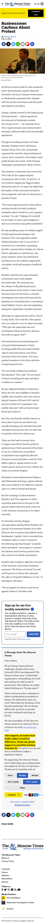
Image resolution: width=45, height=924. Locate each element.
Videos (5, 872)
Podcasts (6, 869)
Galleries (5, 875)
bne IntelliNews (13, 898)
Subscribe (33, 634)
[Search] (39, 4)
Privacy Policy (26, 639)
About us (5, 858)
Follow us (6, 886)
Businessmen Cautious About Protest (16, 27)
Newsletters (7, 879)
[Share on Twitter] (8, 44)
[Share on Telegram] (13, 44)
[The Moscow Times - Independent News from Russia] (17, 3)
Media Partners (9, 894)
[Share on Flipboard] (27, 44)
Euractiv (10, 909)
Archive (5, 882)
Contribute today (35, 13)
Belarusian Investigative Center (20, 902)
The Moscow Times (11, 855)
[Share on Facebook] (4, 44)
